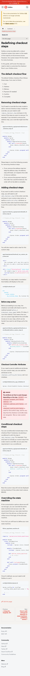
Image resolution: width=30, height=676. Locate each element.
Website (3, 664)
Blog (2, 666)
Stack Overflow (6, 651)
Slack (3, 646)
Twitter (3, 649)
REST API (4, 634)
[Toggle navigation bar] (2, 7)
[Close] (29, 2)
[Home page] (2, 28)
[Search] (27, 7)
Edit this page (7, 601)
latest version (10, 23)
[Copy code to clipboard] (26, 132)
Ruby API (4, 631)
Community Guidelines (8, 654)
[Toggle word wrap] (23, 132)
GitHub (15, 3)
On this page (6, 38)
